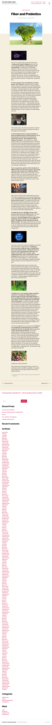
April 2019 (4, 565)
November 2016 (5, 609)
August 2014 (5, 648)
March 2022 (4, 512)
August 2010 (5, 653)
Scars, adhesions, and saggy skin (9, 416)
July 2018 (4, 579)
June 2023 (4, 489)
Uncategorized (5, 701)
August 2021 (5, 523)
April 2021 (4, 529)
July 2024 (4, 470)
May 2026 (4, 436)
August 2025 (5, 450)
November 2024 (5, 464)
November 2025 (5, 445)
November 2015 (5, 627)
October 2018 (5, 574)
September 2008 (6, 686)
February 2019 (5, 568)
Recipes (44, 2)
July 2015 (4, 633)
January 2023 (5, 497)
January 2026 (5, 442)
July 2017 (4, 597)
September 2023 (5, 485)
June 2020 (4, 544)
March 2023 (4, 494)
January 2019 (5, 569)
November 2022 (5, 500)
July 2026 (4, 433)
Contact (44, 3)
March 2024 (4, 476)
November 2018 (5, 573)
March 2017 (4, 603)
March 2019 (4, 566)
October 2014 (5, 645)
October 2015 (5, 628)
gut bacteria (31, 374)
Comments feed (5, 712)
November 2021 (5, 518)
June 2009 (4, 672)
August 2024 (5, 468)
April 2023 (4, 492)
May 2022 (4, 509)
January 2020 (5, 551)
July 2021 (4, 524)
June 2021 (4, 526)
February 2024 (5, 477)
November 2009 (5, 665)
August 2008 (5, 687)
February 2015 (5, 641)
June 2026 (4, 435)
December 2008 (5, 681)
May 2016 (4, 618)
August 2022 (5, 504)
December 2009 (5, 663)
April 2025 (4, 456)
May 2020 (4, 545)
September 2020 (6, 539)
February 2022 (5, 513)
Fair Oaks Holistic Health (8, 2)
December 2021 (5, 517)
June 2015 (4, 635)
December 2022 (5, 498)
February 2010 (5, 662)
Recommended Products (36, 3)
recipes (3, 698)
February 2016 (5, 622)
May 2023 (4, 491)
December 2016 (5, 607)
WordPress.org (5, 714)
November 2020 (5, 536)
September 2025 (5, 448)
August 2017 (5, 595)
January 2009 (5, 680)
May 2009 (4, 674)
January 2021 (5, 533)
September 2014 (5, 647)
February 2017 (5, 604)
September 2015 (5, 630)
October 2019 (5, 556)
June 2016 (4, 616)
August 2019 (5, 559)
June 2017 (4, 598)
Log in (3, 709)
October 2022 (5, 501)
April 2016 (4, 619)
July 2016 (4, 615)
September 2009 (6, 668)
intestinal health (37, 374)
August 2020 (5, 541)
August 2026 (5, 432)
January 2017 (5, 606)
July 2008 (4, 689)
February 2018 (5, 586)
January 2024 (5, 479)
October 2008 (5, 684)
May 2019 (4, 563)
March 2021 (4, 530)
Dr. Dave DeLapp (23, 17)
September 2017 (5, 594)
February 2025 (5, 459)
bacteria (14, 374)
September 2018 (5, 576)
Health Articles (39, 2)
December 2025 (5, 444)
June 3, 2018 (31, 17)
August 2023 (5, 486)
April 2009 (4, 675)
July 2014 (4, 650)
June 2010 (4, 656)
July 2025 (4, 451)
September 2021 (5, 521)
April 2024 (4, 474)
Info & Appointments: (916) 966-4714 (11, 393)
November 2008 (5, 683)
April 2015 (4, 638)
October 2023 (5, 483)
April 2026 (4, 438)
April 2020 (4, 547)
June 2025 (4, 453)
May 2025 (4, 454)
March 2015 (4, 639)
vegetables (15, 375)
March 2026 (4, 439)
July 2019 (4, 560)
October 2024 (5, 465)
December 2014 (5, 644)
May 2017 (4, 600)
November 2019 (5, 554)
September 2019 (5, 557)
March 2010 (4, 660)
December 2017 (5, 589)
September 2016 (5, 612)
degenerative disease (20, 374)
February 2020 (5, 550)
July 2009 (4, 671)
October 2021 (5, 520)
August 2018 (5, 577)
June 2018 (4, 580)
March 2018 (4, 585)
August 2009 (5, 669)
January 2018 (5, 588)
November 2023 (5, 482)
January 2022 (5, 515)
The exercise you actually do (8, 409)
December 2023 (5, 480)
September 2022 (5, 503)
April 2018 (4, 583)
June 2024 (4, 471)
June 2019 (4, 562)
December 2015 (5, 625)
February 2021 (5, 532)
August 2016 (5, 613)
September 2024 (5, 467)
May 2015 (4, 636)
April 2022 (4, 510)
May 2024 (4, 473)
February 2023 (5, 495)
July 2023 (4, 488)
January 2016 (5, 624)
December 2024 (5, 462)
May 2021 (4, 527)
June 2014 (4, 651)
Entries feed (4, 711)
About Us (33, 2)
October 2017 (5, 592)
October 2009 (5, 666)
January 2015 (5, 642)
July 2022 (4, 506)
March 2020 (4, 548)
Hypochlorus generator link (8, 419)
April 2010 (4, 659)
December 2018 (5, 571)
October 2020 (5, 538)
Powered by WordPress (22, 722)
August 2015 (5, 632)
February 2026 (5, 441)
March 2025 (4, 458)
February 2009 (5, 678)
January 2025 (5, 461)
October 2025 (5, 447)
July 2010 (4, 654)
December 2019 (5, 553)
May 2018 (4, 582)
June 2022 (4, 507)
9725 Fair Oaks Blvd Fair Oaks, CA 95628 (32, 393)
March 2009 (4, 677)
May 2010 (4, 657)
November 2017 (5, 591)
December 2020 (5, 535)
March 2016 (4, 621)
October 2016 (5, 610)
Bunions (4, 414)
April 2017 (4, 601)
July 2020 (4, 542)
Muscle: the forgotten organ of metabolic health (12, 412)
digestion (26, 374)
